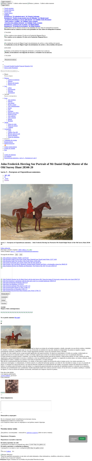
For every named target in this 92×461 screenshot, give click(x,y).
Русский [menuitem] (6, 66)
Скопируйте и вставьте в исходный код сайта (14, 444)
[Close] (18, 71)
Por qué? (17, 317)
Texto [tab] (6, 178)
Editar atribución (5, 248)
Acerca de (12, 458)
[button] (9, 8)
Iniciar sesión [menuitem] (8, 68)
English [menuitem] (12, 66)
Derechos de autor (39, 459)
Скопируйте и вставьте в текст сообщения (14, 448)
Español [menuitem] (16, 66)
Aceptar (82, 438)
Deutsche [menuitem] (27, 66)
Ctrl (16, 254)
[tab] (7, 175)
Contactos (18, 458)
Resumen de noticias (10, 59)
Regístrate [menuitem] (15, 68)
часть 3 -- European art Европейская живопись (24, 251)
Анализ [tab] (6, 180)
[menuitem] (31, 66)
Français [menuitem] (21, 66)
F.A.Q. (7, 458)
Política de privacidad (27, 459)
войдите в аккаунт (32, 432)
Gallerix (8, 451)
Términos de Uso (16, 459)
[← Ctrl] (29, 266)
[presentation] (47, 182)
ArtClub (10, 95)
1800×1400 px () (25, 250)
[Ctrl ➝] (40, 279)
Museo (8, 75)
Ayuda (3, 458)
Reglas (9, 459)
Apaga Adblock (5, 375)
